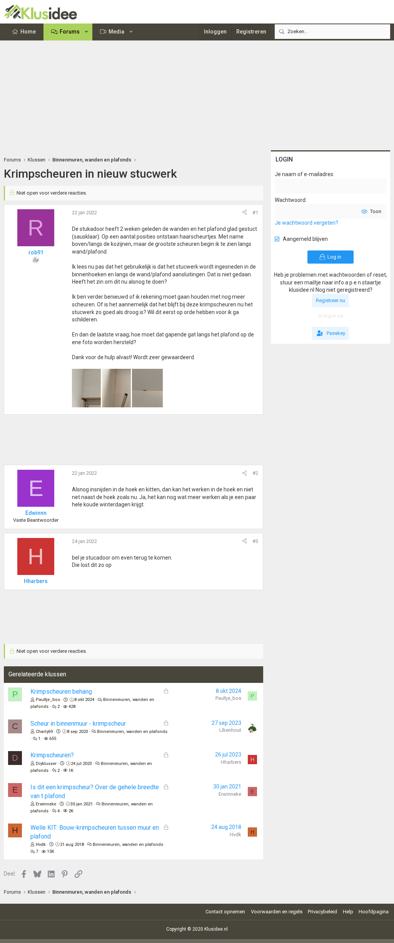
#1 (255, 212)
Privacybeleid (322, 911)
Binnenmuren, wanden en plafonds (132, 731)
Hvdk (41, 844)
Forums (70, 32)
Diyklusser (46, 763)
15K (50, 851)
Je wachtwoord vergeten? (306, 223)
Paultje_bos (48, 699)
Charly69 (44, 731)
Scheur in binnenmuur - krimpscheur (78, 723)
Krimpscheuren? (52, 755)
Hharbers (231, 762)
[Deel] (244, 212)
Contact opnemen (225, 911)
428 (71, 706)
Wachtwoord (290, 200)
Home (28, 32)
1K (70, 770)
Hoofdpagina (374, 911)
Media (116, 32)
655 (52, 738)
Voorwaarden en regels (276, 911)
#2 (255, 473)
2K (70, 811)
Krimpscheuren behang (61, 691)
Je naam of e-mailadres (304, 174)
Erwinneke (46, 804)
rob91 (35, 252)
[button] (86, 32)
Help (348, 911)
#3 (255, 541)
